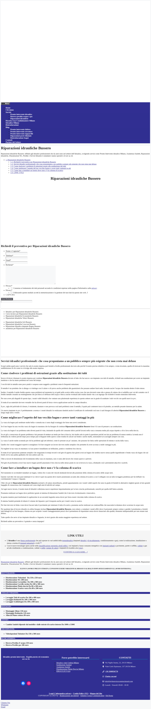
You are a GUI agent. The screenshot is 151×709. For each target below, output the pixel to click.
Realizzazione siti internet (69, 696)
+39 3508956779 (111, 671)
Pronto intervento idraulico (21, 114)
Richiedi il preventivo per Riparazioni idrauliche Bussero (33, 162)
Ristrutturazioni (12, 125)
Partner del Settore (13, 142)
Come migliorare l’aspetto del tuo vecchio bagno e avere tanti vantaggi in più (40, 168)
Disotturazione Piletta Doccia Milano (70, 669)
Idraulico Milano (12, 123)
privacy (94, 288)
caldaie (140, 546)
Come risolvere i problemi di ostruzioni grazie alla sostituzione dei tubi (38, 166)
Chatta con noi (110, 676)
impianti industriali (27, 543)
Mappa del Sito (96, 694)
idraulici (83, 541)
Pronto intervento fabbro (20, 129)
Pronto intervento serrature (21, 132)
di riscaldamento (93, 541)
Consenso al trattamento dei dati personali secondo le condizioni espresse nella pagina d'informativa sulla (55, 288)
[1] (41, 542)
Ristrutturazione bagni (19, 138)
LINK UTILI (17, 173)
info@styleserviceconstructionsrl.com (119, 681)
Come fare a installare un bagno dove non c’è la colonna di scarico (36, 170)
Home (8, 108)
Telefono (9, 256)
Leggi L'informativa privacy (60, 694)
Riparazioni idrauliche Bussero (18, 160)
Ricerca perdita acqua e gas (21, 116)
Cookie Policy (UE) (80, 694)
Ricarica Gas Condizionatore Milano (20, 121)
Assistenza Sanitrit (63, 667)
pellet (43, 548)
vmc (80, 548)
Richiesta (9, 265)
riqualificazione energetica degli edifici (53, 546)
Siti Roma (109, 696)
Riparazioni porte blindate (20, 136)
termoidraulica (67, 541)
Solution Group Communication (92, 696)
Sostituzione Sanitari (64, 665)
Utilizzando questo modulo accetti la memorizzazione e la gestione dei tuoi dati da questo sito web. (50, 293)
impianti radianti (109, 546)
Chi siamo (10, 110)
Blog (7, 127)
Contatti (9, 140)
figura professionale (28, 541)
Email (8, 260)
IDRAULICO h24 (63, 671)
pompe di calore (52, 548)
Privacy (9, 286)
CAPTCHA (10, 295)
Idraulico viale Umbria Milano (67, 663)
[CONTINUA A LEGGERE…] (75, 552)
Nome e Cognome (13, 251)
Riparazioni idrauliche (19, 119)
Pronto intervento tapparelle (21, 134)
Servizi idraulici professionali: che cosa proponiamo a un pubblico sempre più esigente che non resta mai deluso (53, 164)
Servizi (8, 112)
